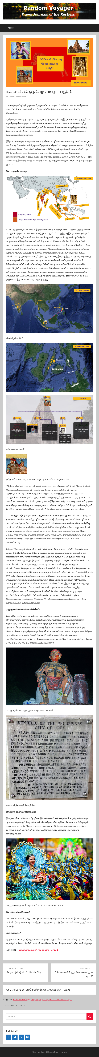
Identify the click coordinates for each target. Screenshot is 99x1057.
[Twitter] (15, 1037)
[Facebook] (8, 1037)
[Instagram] (21, 1037)
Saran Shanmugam (17, 97)
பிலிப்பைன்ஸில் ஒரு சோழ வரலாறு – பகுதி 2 (38, 950)
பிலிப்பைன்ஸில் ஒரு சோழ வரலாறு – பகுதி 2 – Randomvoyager (42, 999)
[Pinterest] (27, 1037)
